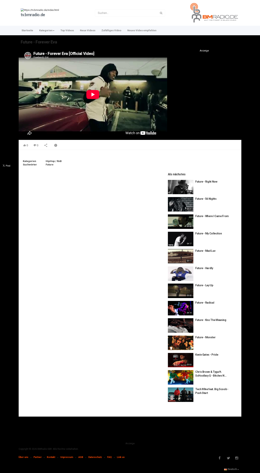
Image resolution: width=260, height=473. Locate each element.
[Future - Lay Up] (180, 291)
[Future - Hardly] (180, 273)
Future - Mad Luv (205, 250)
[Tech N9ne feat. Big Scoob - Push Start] (180, 394)
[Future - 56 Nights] (180, 204)
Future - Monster (205, 337)
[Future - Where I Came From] (180, 221)
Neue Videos (87, 30)
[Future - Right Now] (180, 187)
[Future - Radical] (180, 308)
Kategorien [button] (46, 30)
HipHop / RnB (54, 161)
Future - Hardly (204, 268)
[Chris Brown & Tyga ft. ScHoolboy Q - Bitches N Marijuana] (180, 377)
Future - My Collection (208, 233)
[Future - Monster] (180, 343)
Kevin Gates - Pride (206, 354)
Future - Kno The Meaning (210, 319)
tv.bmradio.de (33, 14)
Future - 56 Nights (206, 198)
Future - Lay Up (204, 285)
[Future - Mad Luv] (180, 256)
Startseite (27, 30)
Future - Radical (204, 302)
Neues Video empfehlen (141, 30)
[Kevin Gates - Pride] (180, 360)
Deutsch (232, 469)
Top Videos (67, 30)
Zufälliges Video (111, 30)
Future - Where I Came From (212, 216)
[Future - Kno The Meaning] (180, 325)
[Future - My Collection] (180, 239)
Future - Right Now (206, 181)
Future (49, 164)
